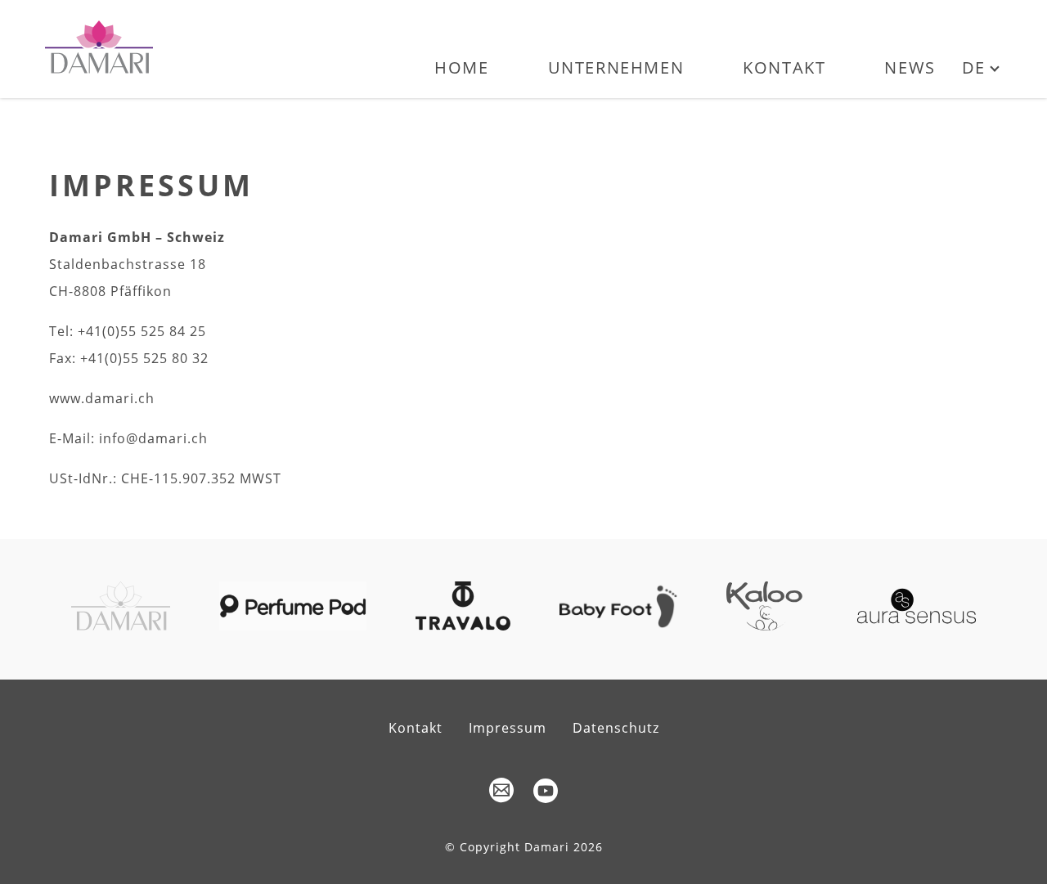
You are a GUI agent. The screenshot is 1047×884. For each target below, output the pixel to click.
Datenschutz (616, 728)
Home (461, 67)
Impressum (507, 728)
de (974, 67)
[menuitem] (461, 77)
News (909, 67)
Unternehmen (616, 67)
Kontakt (784, 67)
